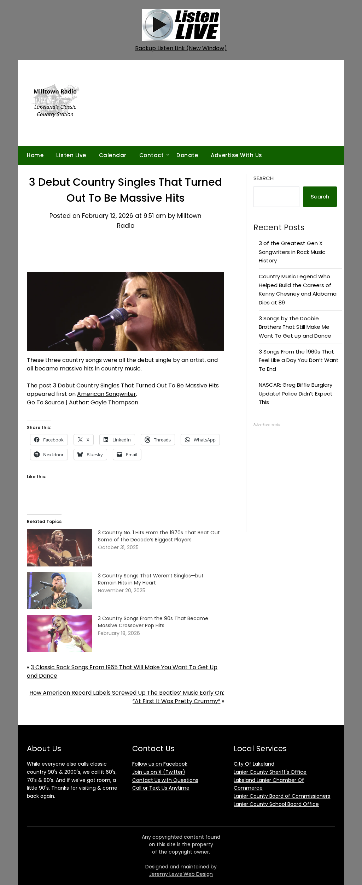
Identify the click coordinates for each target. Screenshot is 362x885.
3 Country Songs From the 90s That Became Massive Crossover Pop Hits (153, 622)
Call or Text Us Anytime (160, 787)
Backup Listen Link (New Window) (181, 48)
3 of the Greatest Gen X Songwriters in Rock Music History (292, 251)
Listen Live (71, 155)
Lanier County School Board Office (276, 804)
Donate (187, 155)
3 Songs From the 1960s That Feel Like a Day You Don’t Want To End (299, 360)
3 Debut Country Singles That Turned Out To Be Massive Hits (136, 385)
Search (263, 178)
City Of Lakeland (254, 763)
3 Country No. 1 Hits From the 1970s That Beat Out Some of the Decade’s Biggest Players (159, 536)
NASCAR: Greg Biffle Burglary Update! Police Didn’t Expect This (296, 393)
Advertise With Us (236, 155)
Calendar (113, 155)
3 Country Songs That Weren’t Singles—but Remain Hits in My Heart (151, 579)
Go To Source (45, 402)
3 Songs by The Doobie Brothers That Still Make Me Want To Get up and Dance (295, 327)
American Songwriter (106, 394)
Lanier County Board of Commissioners (282, 796)
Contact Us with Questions (165, 780)
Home (35, 155)
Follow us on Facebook (159, 763)
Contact (151, 155)
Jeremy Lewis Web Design (181, 874)
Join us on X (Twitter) (158, 772)
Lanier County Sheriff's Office (270, 772)
